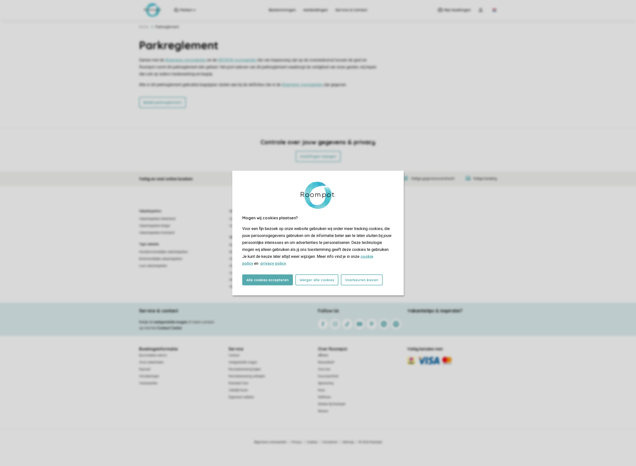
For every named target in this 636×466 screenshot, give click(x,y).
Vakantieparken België (154, 226)
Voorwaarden (148, 383)
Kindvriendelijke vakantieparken (160, 259)
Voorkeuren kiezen (361, 280)
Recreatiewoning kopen (245, 369)
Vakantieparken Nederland (157, 219)
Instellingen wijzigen (318, 156)
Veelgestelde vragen (243, 362)
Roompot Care (238, 383)
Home (144, 27)
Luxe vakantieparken (153, 266)
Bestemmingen (282, 10)
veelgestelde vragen (170, 322)
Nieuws (323, 411)
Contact (234, 355)
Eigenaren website (241, 397)
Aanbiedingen (315, 10)
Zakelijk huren (238, 390)
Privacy (297, 442)
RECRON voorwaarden (237, 60)
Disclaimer (330, 442)
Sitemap (348, 442)
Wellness (324, 397)
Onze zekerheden (151, 362)
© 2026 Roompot (370, 442)
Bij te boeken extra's (153, 355)
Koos (321, 390)
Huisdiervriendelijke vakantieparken (163, 252)
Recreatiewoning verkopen (247, 376)
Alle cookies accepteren (267, 280)
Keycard (144, 369)
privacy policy (273, 263)
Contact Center (169, 328)
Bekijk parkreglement (162, 102)
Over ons (324, 369)
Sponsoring (325, 383)
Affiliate (323, 355)
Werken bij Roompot (331, 404)
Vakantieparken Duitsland (156, 232)
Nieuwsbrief (326, 362)
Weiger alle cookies (317, 280)
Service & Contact (351, 10)
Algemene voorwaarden (185, 60)
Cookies (312, 442)
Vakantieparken (150, 211)
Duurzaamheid (328, 376)
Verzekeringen (149, 376)
